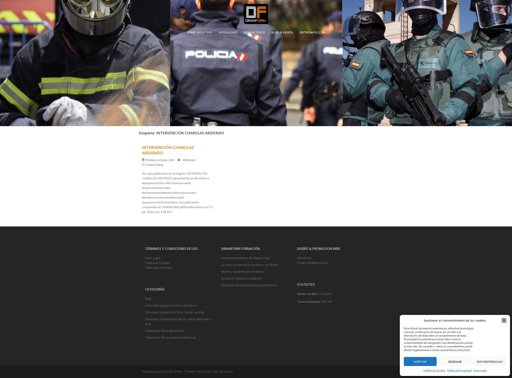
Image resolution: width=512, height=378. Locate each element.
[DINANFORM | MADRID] (256, 15)
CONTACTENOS (254, 32)
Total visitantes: (309, 302)
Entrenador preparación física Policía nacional (174, 312)
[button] (504, 320)
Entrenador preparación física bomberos (171, 305)
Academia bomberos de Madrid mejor (245, 258)
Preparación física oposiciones (164, 331)
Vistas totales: (308, 294)
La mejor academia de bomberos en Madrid (249, 265)
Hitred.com (188, 160)
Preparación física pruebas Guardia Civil (170, 337)
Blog (160, 165)
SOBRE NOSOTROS (199, 32)
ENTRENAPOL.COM (312, 32)
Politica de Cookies (434, 370)
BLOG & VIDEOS (282, 32)
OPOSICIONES (228, 32)
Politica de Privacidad (158, 267)
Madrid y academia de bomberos (242, 271)
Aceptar (420, 362)
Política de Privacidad (459, 370)
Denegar (455, 362)
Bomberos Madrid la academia (241, 278)
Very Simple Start (208, 371)
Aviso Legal (480, 370)
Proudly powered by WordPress (162, 371)
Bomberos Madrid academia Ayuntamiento (249, 285)
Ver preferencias (490, 362)
